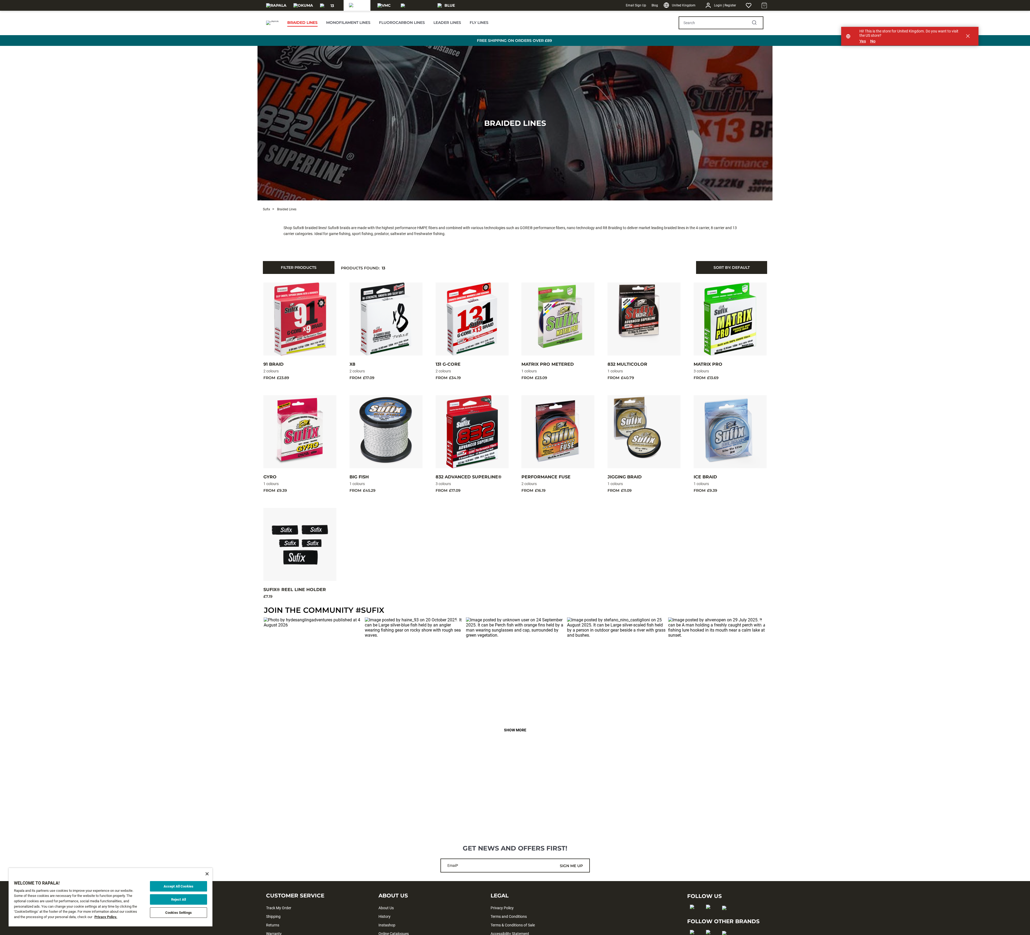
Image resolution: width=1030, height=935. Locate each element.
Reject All (178, 899)
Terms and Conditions (509, 916)
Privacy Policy (502, 908)
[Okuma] (303, 5)
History (384, 916)
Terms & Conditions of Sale (513, 925)
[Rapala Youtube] (726, 916)
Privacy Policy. (105, 917)
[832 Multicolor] (644, 319)
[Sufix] (357, 5)
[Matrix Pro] (730, 319)
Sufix (266, 209)
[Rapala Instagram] (710, 915)
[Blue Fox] (447, 5)
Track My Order (278, 908)
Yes (862, 41)
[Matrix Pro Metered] (557, 319)
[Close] (207, 873)
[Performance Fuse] (557, 431)
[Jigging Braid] (644, 431)
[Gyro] (299, 431)
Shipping (273, 916)
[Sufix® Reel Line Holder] (299, 544)
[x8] (386, 319)
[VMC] (384, 5)
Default (731, 267)
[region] (110, 897)
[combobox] (731, 267)
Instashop (386, 925)
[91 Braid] (299, 319)
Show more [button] (515, 730)
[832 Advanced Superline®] (472, 431)
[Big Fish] (386, 431)
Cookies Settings (178, 913)
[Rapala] (276, 5)
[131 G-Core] (472, 319)
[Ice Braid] (730, 431)
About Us (386, 908)
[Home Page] (272, 23)
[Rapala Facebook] (694, 915)
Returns (272, 925)
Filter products (299, 267)
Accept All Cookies (178, 886)
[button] (312, 666)
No (873, 41)
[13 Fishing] (330, 5)
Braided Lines (515, 123)
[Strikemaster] (416, 5)
